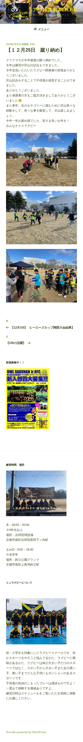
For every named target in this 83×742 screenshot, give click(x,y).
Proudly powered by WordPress (26, 732)
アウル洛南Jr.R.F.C (55, 9)
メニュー (43, 29)
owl (32, 44)
